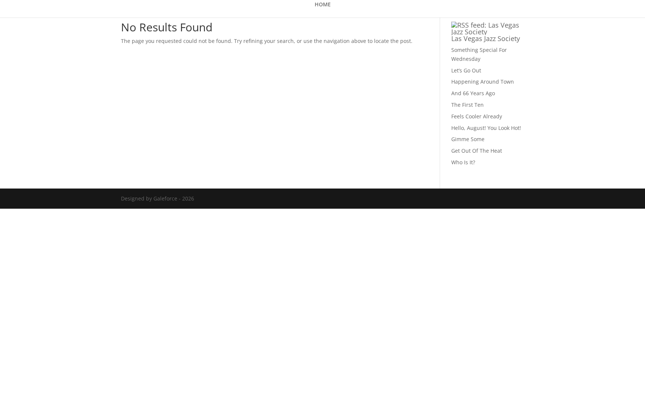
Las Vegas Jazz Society (485, 38)
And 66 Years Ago (473, 93)
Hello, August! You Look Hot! (486, 127)
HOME (323, 5)
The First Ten (467, 104)
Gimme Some (467, 139)
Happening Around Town (482, 81)
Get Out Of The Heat (476, 150)
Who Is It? (463, 162)
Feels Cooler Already (476, 116)
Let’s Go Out (466, 70)
